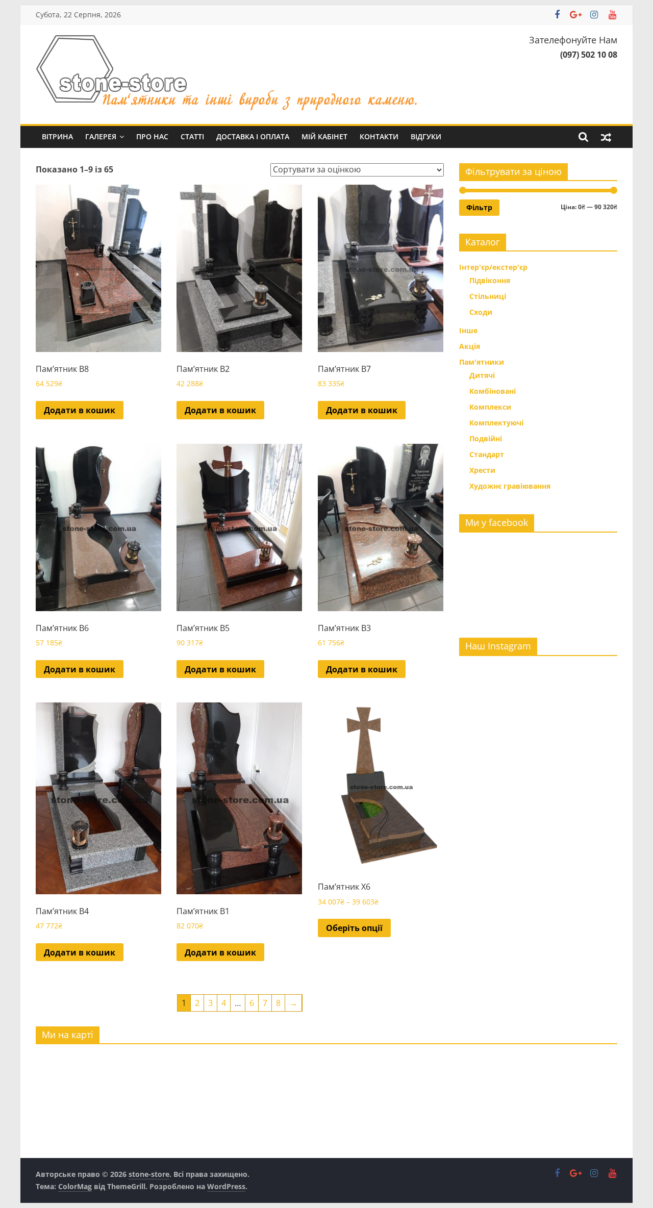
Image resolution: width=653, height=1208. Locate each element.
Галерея (100, 136)
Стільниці (487, 296)
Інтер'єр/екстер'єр (493, 267)
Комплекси (490, 407)
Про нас (152, 136)
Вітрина (57, 136)
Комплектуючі (496, 422)
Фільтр (479, 207)
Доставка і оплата (252, 136)
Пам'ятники (481, 362)
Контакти (379, 136)
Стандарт (486, 454)
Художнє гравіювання (509, 486)
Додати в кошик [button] (79, 410)
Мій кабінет (324, 136)
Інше (468, 330)
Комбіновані (492, 391)
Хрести (482, 470)
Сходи (480, 312)
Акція (469, 346)
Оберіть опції (354, 928)
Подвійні (485, 438)
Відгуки (426, 136)
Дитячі (482, 375)
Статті (192, 136)
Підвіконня (489, 280)
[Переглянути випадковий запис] (606, 136)
